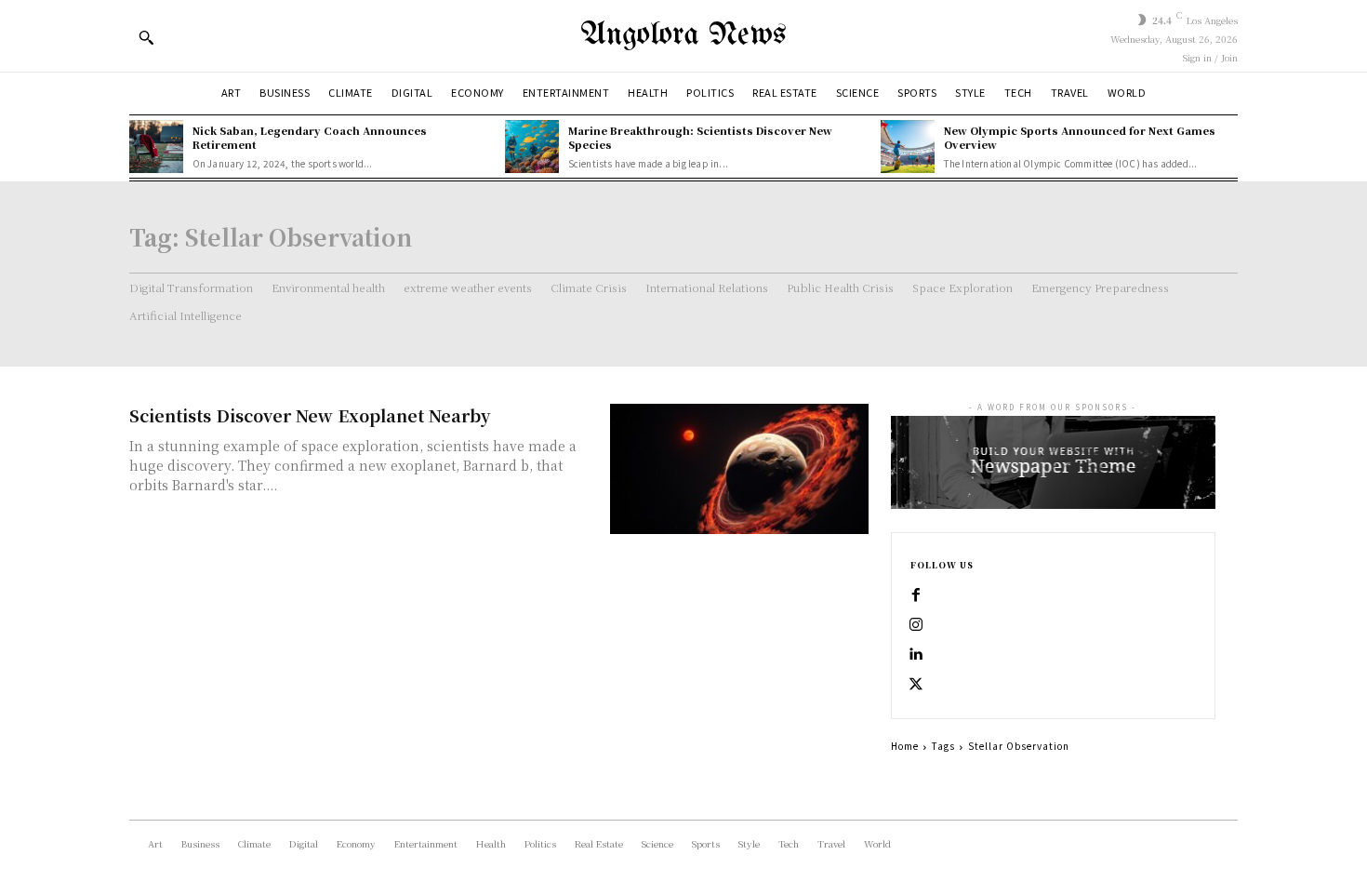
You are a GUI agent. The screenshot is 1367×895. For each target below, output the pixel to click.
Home (905, 746)
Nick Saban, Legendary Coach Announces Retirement (309, 137)
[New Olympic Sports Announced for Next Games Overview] (908, 147)
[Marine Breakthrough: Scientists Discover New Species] (532, 147)
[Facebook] (916, 595)
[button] (146, 37)
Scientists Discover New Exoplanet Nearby (309, 415)
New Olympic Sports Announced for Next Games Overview (1079, 137)
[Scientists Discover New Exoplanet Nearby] (739, 468)
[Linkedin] (916, 655)
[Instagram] (916, 625)
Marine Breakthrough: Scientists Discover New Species (700, 137)
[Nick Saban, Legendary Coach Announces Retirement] (156, 147)
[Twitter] (916, 685)
